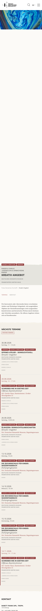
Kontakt (13, 295)
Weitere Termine (7, 332)
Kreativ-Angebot (24, 288)
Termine (5, 295)
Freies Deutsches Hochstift (9, 288)
